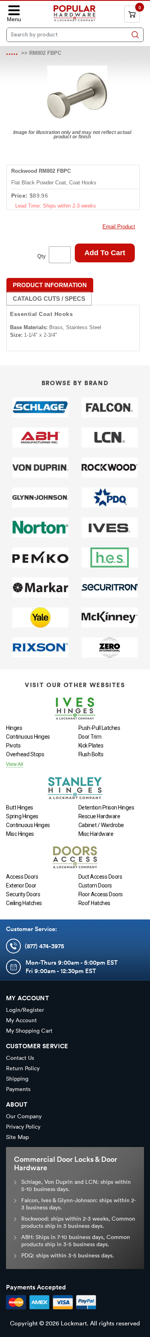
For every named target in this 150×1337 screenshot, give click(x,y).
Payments (18, 1089)
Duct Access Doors (100, 876)
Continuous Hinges (28, 736)
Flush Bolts (91, 754)
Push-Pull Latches (99, 728)
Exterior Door (21, 885)
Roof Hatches (94, 903)
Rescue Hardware (99, 816)
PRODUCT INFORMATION (50, 285)
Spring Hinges (22, 816)
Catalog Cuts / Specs (49, 298)
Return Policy (23, 1068)
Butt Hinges (19, 807)
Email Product (118, 227)
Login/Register (25, 1009)
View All (14, 764)
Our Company (24, 1116)
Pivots (13, 745)
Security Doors (23, 894)
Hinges (14, 728)
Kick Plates (91, 745)
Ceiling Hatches (24, 903)
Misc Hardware (96, 834)
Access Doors (22, 876)
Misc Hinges (20, 834)
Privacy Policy (23, 1126)
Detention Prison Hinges (106, 807)
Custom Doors (95, 885)
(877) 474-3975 (44, 946)
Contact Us (20, 1057)
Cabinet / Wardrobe (101, 825)
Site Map (17, 1137)
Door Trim (90, 736)
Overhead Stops (25, 754)
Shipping (17, 1078)
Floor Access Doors (100, 894)
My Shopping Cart (29, 1030)
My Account (21, 1020)
